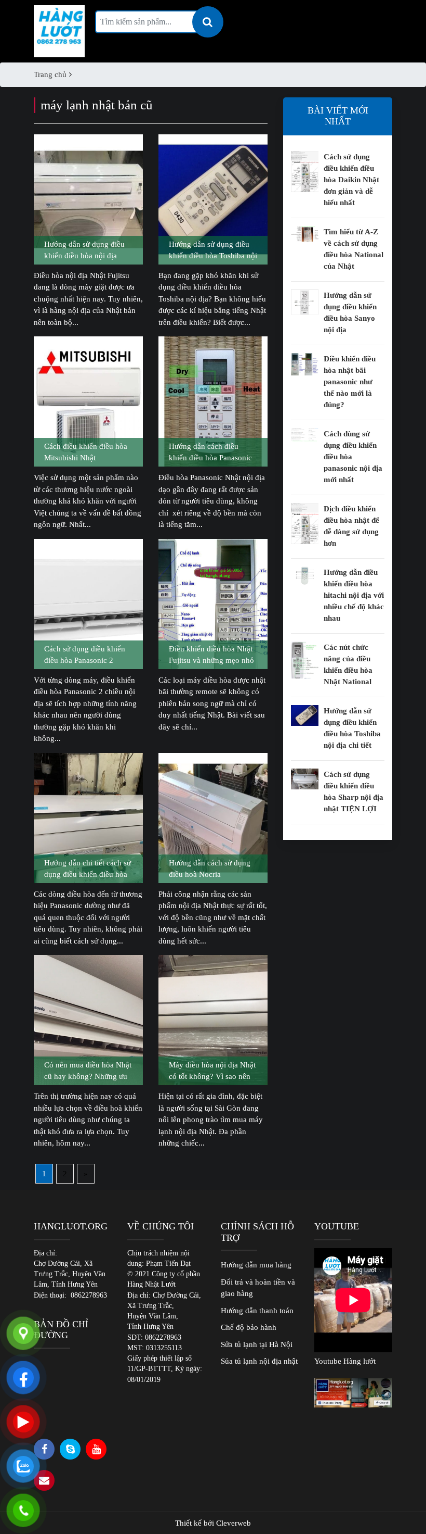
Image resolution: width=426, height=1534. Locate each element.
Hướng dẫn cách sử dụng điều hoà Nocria (209, 868)
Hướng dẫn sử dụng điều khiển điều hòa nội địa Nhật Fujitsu (84, 251)
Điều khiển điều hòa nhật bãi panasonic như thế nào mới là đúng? (350, 382)
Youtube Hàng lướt (345, 1361)
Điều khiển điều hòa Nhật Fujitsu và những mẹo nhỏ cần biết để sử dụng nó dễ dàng (211, 656)
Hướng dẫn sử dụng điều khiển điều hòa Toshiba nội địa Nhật (213, 251)
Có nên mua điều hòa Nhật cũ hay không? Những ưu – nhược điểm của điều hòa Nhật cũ (88, 1072)
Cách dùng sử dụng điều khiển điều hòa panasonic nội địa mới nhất (353, 457)
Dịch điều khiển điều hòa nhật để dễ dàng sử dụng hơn (351, 526)
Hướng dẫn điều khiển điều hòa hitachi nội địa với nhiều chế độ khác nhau (354, 595)
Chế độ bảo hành (248, 1327)
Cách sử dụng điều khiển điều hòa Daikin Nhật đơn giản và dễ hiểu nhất (351, 180)
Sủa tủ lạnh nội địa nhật (259, 1361)
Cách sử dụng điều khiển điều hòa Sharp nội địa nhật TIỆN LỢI (353, 791)
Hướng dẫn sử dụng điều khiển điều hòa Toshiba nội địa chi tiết (352, 728)
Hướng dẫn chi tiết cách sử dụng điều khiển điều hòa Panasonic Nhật (87, 870)
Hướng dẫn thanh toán (257, 1310)
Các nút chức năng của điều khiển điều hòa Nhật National (348, 664)
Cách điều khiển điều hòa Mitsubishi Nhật (85, 452)
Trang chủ (50, 74)
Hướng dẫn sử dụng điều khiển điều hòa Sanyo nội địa (350, 312)
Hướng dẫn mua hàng (256, 1265)
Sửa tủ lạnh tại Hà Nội (256, 1344)
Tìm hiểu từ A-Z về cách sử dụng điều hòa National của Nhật (353, 249)
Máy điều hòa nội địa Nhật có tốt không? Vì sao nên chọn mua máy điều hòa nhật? (212, 1072)
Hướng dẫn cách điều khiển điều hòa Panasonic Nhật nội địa (210, 453)
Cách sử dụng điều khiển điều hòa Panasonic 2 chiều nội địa (84, 656)
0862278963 (89, 1295)
